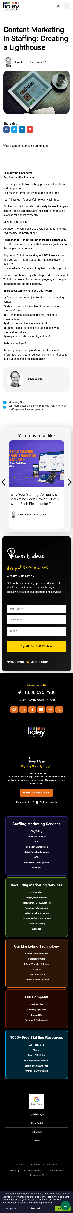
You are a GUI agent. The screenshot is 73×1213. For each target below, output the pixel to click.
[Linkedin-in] (23, 709)
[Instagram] (50, 709)
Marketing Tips (16, 402)
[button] (58, 6)
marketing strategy (39, 405)
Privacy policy (9, 1208)
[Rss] (59, 709)
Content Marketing (23, 477)
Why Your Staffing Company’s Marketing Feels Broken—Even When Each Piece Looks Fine (34, 499)
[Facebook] (14, 709)
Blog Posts (42, 409)
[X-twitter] (32, 709)
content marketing (18, 405)
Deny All (35, 1208)
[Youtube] (41, 709)
